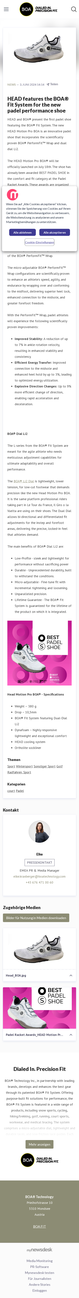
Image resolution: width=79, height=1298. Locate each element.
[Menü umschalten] (6, 9)
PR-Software (39, 1267)
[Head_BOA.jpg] (39, 949)
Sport (11, 766)
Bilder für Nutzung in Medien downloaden (36, 918)
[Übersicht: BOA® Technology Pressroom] (38, 9)
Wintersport (24, 766)
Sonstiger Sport (44, 766)
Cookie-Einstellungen (39, 242)
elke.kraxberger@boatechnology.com (39, 876)
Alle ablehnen (22, 232)
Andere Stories (39, 1284)
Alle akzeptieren (55, 232)
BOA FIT (39, 1226)
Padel (20, 791)
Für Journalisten (39, 1278)
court (11, 791)
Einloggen (39, 1290)
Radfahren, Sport (19, 772)
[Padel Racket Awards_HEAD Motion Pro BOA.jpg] (39, 1008)
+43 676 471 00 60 (39, 882)
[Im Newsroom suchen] (74, 9)
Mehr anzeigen (39, 1144)
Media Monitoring (39, 1261)
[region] (39, 218)
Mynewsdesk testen (39, 1273)
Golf (59, 766)
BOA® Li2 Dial (24, 481)
